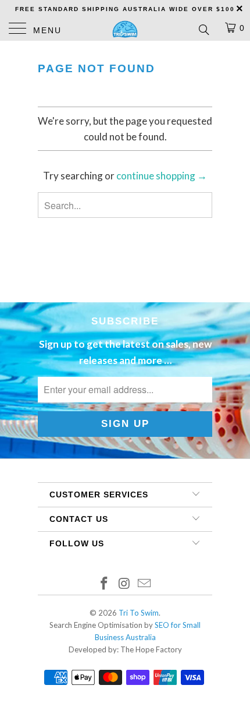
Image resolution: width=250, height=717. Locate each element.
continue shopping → (161, 175)
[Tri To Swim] (125, 29)
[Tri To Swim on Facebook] (104, 584)
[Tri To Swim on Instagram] (124, 584)
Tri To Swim (139, 612)
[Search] (203, 29)
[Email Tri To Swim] (144, 584)
